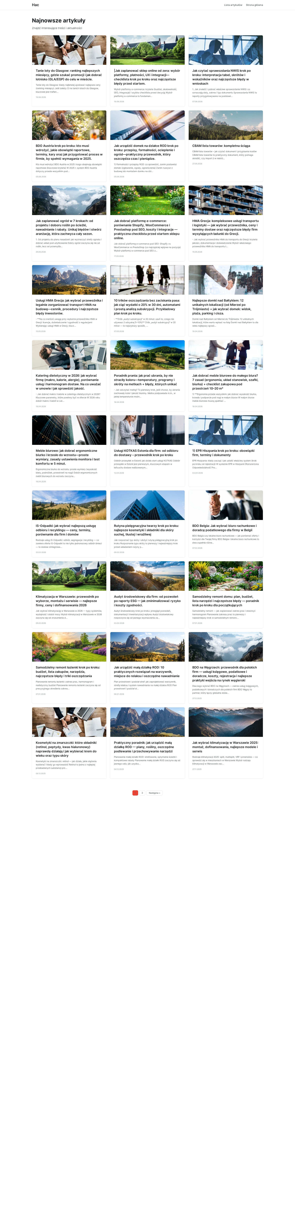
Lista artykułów (233, 4)
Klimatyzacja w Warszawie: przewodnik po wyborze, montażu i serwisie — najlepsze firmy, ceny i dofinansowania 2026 (67, 601)
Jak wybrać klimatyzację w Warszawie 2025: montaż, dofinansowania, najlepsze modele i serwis (225, 747)
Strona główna (254, 4)
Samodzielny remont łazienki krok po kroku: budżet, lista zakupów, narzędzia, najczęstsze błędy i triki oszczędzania (68, 672)
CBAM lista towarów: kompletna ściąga (221, 146)
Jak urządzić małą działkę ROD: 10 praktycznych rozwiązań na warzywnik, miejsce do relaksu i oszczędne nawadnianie (147, 672)
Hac (35, 5)
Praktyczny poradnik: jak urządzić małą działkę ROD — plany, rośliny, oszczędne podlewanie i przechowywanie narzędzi (144, 747)
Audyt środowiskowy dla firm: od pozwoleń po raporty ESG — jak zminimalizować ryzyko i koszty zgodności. (147, 601)
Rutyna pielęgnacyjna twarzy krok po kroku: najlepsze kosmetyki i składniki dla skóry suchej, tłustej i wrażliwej (146, 530)
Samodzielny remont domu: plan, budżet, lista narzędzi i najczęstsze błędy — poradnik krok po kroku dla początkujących (225, 601)
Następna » (154, 793)
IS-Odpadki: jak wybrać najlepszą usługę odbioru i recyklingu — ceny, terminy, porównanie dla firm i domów (66, 530)
